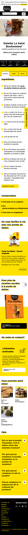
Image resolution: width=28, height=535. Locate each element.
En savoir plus (22, 269)
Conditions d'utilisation (17, 529)
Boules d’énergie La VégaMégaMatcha (4, 422)
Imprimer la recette (8, 186)
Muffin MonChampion (18, 400)
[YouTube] (22, 506)
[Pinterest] (25, 506)
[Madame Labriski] (7, 9)
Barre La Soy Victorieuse (4, 401)
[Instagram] (16, 506)
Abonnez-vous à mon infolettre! (9, 370)
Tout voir (25, 284)
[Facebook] (19, 506)
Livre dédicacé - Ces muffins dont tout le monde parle (11, 326)
